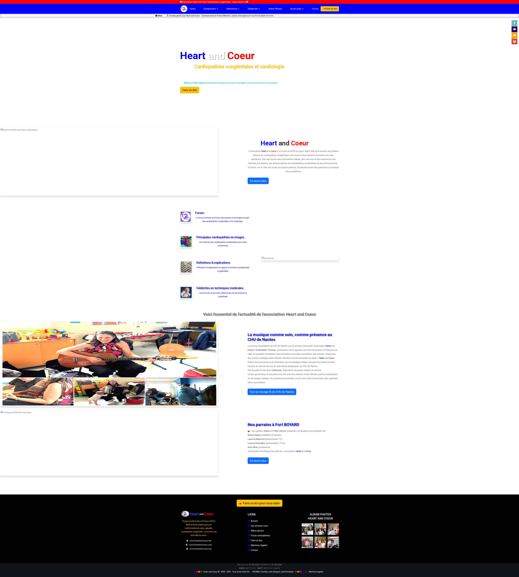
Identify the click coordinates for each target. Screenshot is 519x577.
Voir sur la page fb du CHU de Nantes (272, 391)
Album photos (275, 9)
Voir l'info (151, 16)
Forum (315, 9)
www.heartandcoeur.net (200, 540)
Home (193, 9)
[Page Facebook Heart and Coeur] (514, 23)
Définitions (232, 9)
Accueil (254, 521)
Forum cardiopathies (260, 535)
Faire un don (331, 8)
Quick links (296, 9)
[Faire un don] (514, 35)
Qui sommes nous (259, 526)
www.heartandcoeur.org (200, 549)
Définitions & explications (213, 262)
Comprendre (210, 9)
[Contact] (514, 29)
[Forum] (514, 41)
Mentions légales (258, 545)
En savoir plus (258, 180)
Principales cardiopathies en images (220, 237)
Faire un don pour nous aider (261, 503)
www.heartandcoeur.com (200, 544)
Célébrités (253, 9)
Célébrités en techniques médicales (219, 288)
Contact (254, 550)
